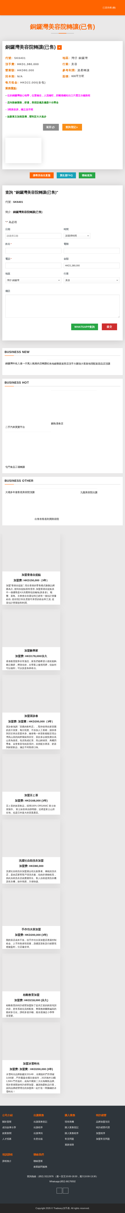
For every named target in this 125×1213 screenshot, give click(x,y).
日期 (7, 229)
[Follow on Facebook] (59, 1191)
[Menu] (120, 8)
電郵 (66, 244)
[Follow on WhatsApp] (66, 1191)
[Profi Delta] (17, 8)
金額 (66, 258)
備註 (7, 291)
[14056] (59, 47)
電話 (8, 258)
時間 (66, 229)
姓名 (8, 244)
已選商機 (108, 7)
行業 (66, 273)
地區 (7, 273)
